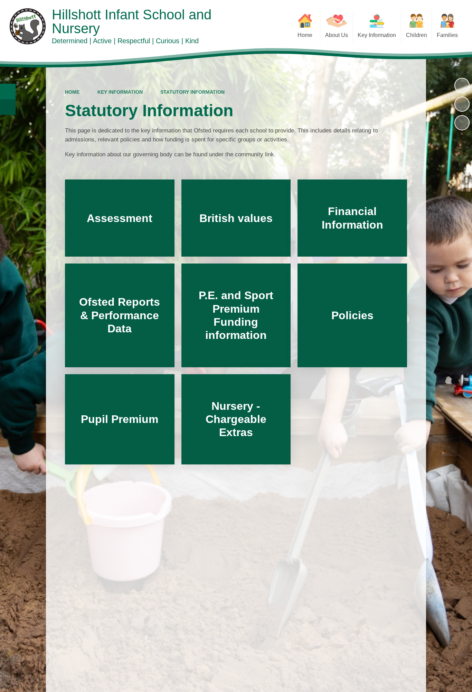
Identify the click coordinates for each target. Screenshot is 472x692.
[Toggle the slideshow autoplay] (462, 85)
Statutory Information (192, 92)
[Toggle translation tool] (8, 107)
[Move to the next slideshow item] (462, 122)
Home (72, 92)
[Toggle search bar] (8, 91)
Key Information (120, 92)
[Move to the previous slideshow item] (462, 104)
